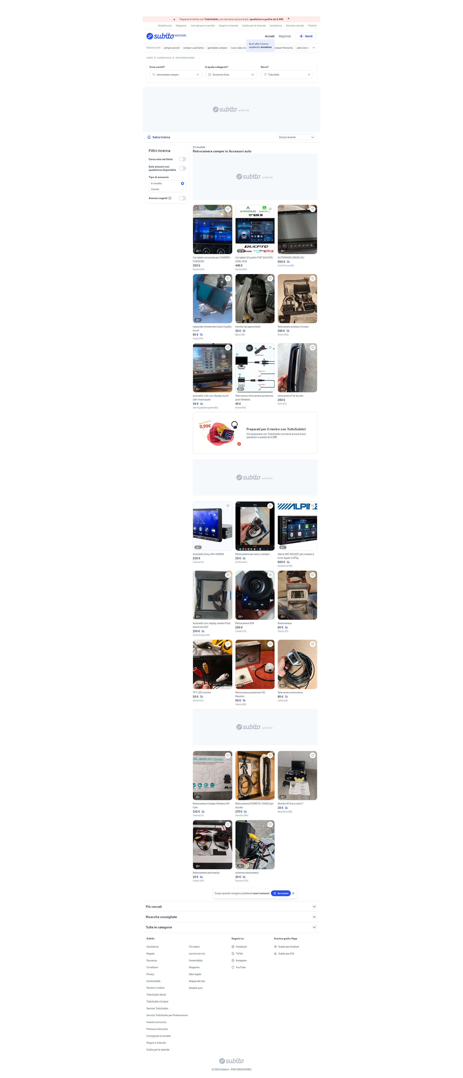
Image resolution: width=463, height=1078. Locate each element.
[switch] (182, 159)
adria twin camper (306, 47)
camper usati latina (193, 47)
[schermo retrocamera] (255, 851)
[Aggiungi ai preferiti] (228, 209)
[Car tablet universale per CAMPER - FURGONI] (212, 238)
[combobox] (176, 74)
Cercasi (155, 189)
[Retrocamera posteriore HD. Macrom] (255, 673)
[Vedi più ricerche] (314, 48)
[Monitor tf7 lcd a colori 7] (297, 784)
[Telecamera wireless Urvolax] (297, 307)
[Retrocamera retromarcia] (212, 851)
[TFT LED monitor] (212, 673)
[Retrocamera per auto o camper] (255, 534)
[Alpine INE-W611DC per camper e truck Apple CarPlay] (297, 534)
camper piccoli (171, 47)
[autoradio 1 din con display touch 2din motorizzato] (212, 376)
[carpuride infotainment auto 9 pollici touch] (212, 307)
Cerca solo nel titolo (161, 159)
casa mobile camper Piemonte (276, 47)
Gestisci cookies (155, 987)
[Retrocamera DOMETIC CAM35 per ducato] (255, 784)
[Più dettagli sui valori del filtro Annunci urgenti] (169, 198)
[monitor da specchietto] (255, 307)
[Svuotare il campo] (197, 74)
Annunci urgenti (158, 198)
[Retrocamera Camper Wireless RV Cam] (212, 784)
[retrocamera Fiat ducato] (297, 376)
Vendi (309, 36)
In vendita (156, 183)
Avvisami (283, 893)
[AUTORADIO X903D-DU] (297, 238)
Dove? (265, 67)
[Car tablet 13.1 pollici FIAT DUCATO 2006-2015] (255, 238)
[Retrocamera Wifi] (255, 603)
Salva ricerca (161, 137)
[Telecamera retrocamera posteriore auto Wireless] (255, 376)
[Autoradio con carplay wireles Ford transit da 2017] (212, 603)
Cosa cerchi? (157, 67)
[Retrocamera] (297, 603)
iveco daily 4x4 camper (243, 47)
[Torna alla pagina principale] (167, 36)
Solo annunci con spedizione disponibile (162, 168)
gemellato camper (217, 47)
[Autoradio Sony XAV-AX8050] (212, 534)
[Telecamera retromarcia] (297, 673)
